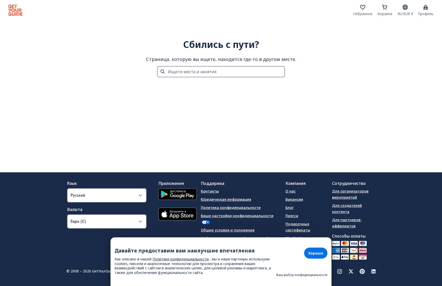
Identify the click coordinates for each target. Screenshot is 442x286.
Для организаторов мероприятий (350, 194)
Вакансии (294, 199)
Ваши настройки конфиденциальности (237, 215)
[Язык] (405, 7)
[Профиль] (426, 7)
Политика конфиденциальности (231, 207)
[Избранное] (363, 7)
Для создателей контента (347, 208)
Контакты (210, 191)
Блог (289, 207)
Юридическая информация (226, 199)
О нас (290, 191)
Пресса (291, 215)
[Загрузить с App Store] (177, 215)
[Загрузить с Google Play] (177, 195)
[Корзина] (385, 7)
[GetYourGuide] (15, 10)
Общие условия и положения (228, 230)
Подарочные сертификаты (297, 226)
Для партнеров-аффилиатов (347, 222)
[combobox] (221, 71)
